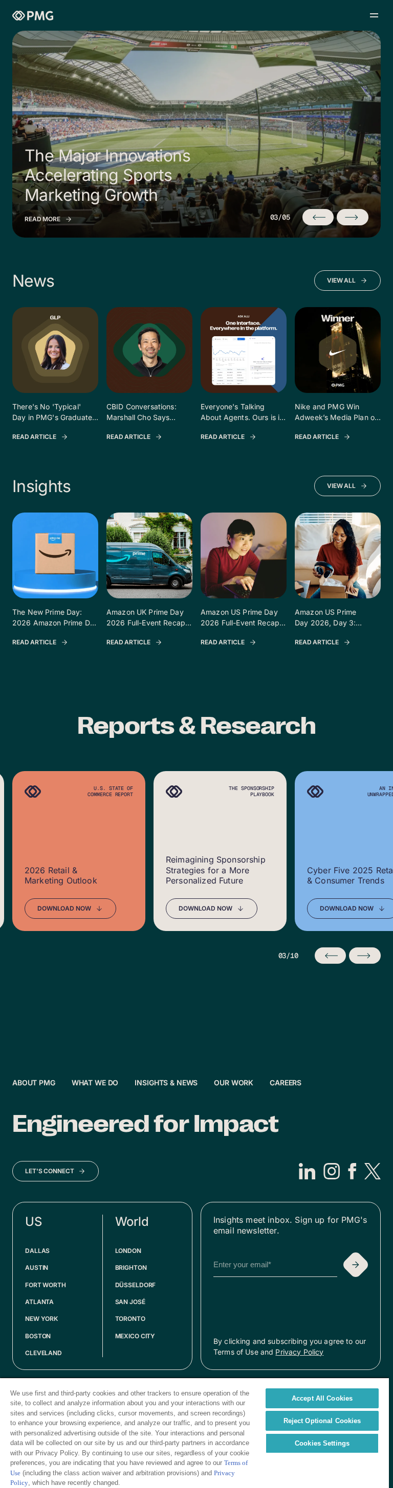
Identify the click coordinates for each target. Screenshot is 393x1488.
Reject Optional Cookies (322, 1421)
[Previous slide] (330, 955)
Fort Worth (45, 1285)
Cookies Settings (322, 1443)
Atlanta (39, 1302)
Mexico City (135, 1336)
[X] (372, 1171)
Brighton (131, 1267)
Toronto (130, 1318)
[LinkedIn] (307, 1171)
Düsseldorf (135, 1285)
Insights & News (166, 1082)
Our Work (233, 1082)
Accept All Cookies (322, 1398)
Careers (285, 1082)
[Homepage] (32, 15)
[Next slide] (365, 955)
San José (130, 1302)
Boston (38, 1336)
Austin (36, 1267)
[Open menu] (374, 15)
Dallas (37, 1250)
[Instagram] (331, 1171)
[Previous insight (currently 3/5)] (318, 217)
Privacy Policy (299, 1351)
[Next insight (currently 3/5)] (352, 217)
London (128, 1250)
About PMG (33, 1082)
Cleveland (43, 1353)
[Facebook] (352, 1171)
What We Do (95, 1082)
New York (41, 1318)
